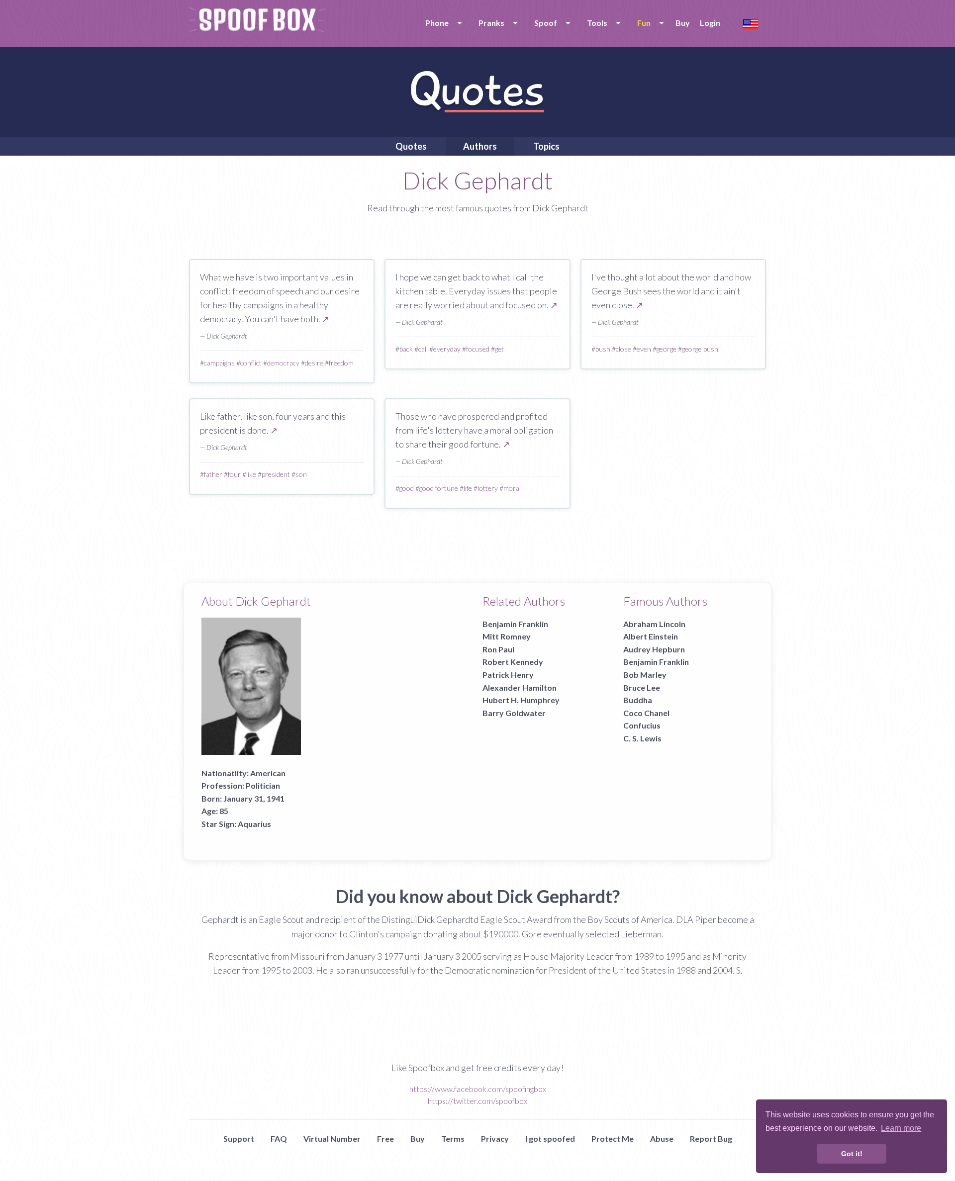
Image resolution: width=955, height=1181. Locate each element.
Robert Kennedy (512, 661)
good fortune (438, 488)
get (499, 349)
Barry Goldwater (514, 713)
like (251, 474)
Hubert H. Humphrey (521, 700)
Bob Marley (645, 674)
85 (223, 811)
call (423, 349)
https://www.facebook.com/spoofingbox (477, 1088)
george (666, 349)
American (268, 773)
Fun (644, 22)
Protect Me (612, 1138)
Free (385, 1138)
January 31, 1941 (254, 798)
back (406, 349)
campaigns (219, 363)
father (213, 474)
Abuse (661, 1138)
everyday (447, 349)
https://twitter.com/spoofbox (477, 1100)
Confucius (642, 725)
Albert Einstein (650, 636)
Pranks (491, 22)
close (623, 349)
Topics (546, 146)
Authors (480, 146)
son (301, 474)
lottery (488, 488)
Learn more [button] (901, 1128)
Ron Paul (498, 649)
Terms (453, 1138)
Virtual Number (332, 1138)
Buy (682, 22)
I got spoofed (550, 1138)
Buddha (637, 700)
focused (477, 349)
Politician (263, 785)
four (234, 474)
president (276, 474)
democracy (283, 363)
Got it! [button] (851, 1154)
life (468, 488)
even (644, 349)
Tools (597, 22)
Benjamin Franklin (515, 624)
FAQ (279, 1138)
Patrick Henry (508, 674)
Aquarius (254, 823)
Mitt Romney (506, 636)
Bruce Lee (641, 687)
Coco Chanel (646, 713)
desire (314, 363)
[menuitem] (442, 23)
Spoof (545, 22)
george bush (700, 349)
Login (710, 22)
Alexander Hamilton (519, 687)
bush (602, 349)
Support (238, 1138)
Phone (437, 22)
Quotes (411, 146)
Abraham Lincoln (654, 624)
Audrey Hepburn (654, 649)
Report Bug (711, 1138)
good (406, 488)
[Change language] (751, 23)
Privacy (495, 1138)
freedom (341, 363)
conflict (251, 363)
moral (512, 488)
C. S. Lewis (642, 738)
